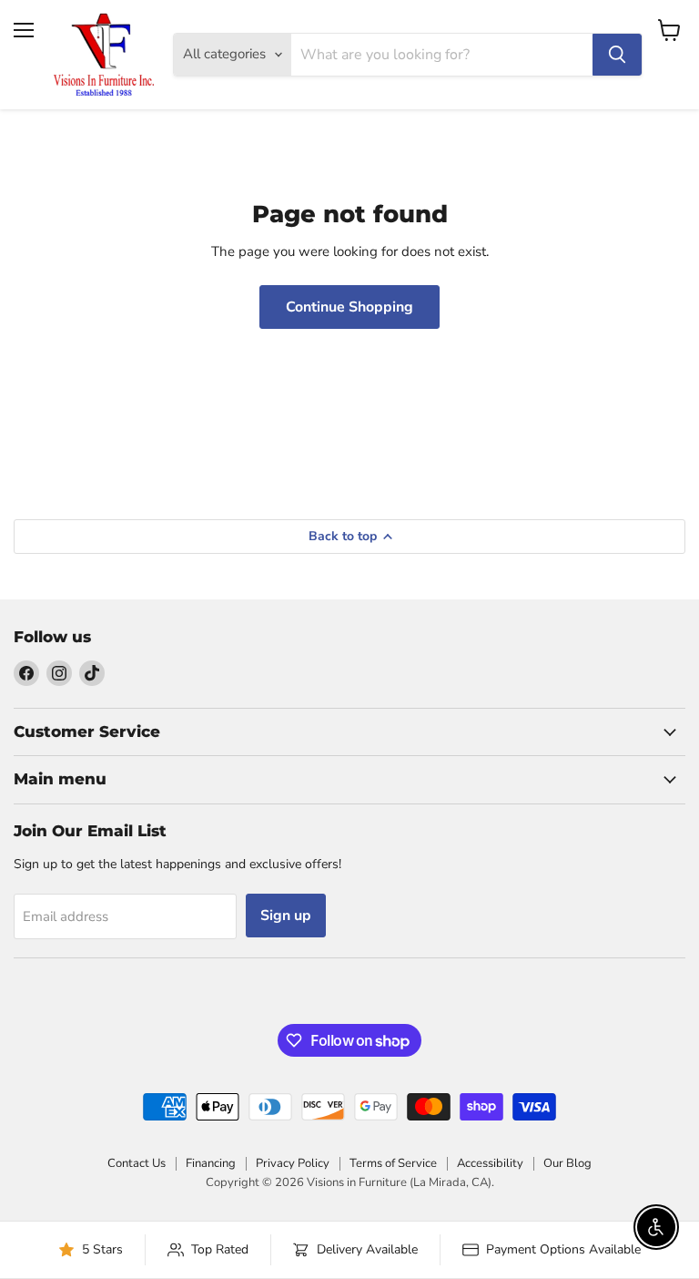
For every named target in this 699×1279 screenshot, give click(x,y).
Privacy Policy (292, 1163)
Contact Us (136, 1163)
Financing (211, 1163)
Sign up (285, 916)
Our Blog (567, 1163)
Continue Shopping (349, 307)
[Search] (617, 55)
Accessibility (490, 1163)
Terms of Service (393, 1163)
